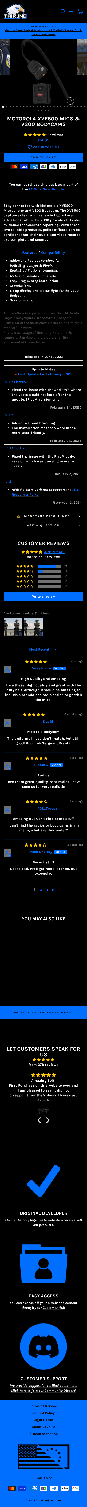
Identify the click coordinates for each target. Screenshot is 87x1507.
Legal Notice (44, 1420)
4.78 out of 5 (54, 552)
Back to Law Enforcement (46, 1012)
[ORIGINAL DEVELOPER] (43, 1180)
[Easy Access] (43, 1263)
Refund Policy (43, 1413)
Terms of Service (43, 1406)
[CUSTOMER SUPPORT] (43, 1346)
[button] (35, 135)
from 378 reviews (44, 1065)
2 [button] (41, 890)
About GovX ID (43, 1427)
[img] (36, 662)
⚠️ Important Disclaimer (43, 516)
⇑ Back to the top (43, 1434)
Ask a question (43, 525)
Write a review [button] (43, 596)
